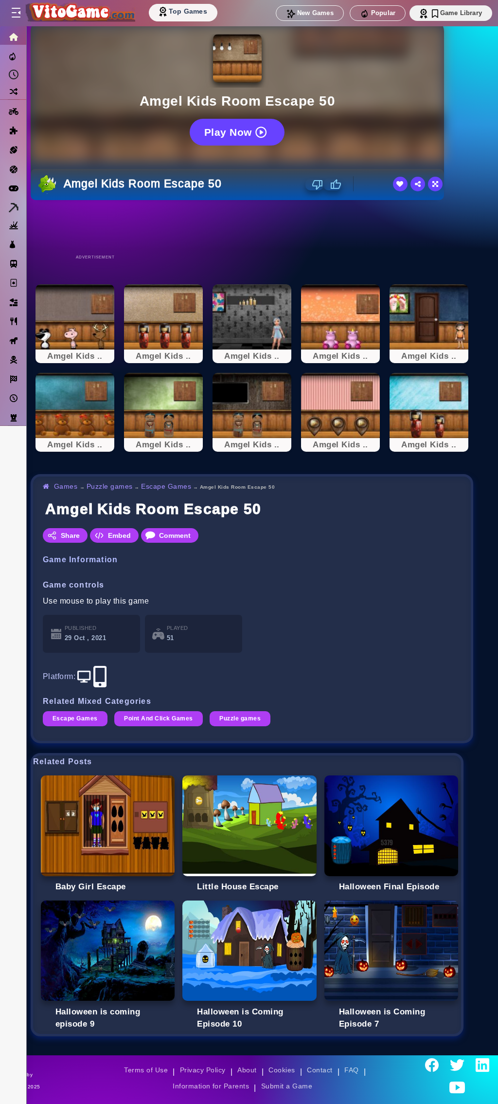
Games (66, 486)
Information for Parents (211, 1086)
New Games (315, 13)
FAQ (351, 1070)
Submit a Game (286, 1086)
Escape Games (166, 486)
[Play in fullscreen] (435, 184)
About (246, 1070)
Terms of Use (146, 1070)
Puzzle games (110, 486)
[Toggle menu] (15, 13)
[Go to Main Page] (79, 13)
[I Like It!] (332, 184)
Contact (319, 1070)
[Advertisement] (252, 227)
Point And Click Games (158, 718)
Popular (383, 13)
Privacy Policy (203, 1070)
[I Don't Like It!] (314, 184)
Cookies (281, 1070)
